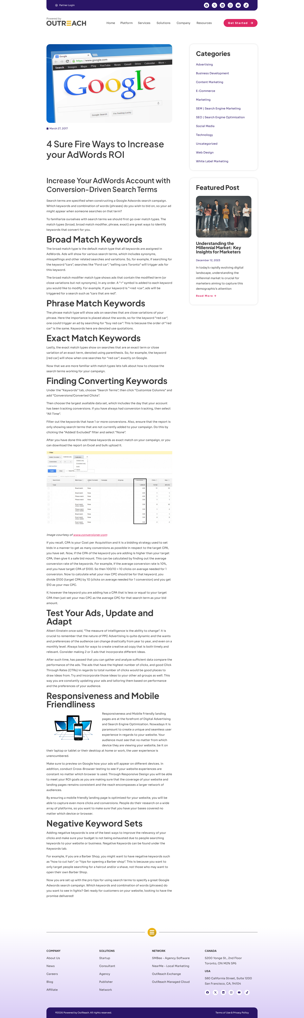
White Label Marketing (212, 161)
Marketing (203, 100)
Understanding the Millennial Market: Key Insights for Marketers (218, 247)
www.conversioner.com (90, 535)
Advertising (204, 64)
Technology (204, 135)
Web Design (205, 152)
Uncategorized (206, 144)
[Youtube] (238, 5)
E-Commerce (205, 91)
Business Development (212, 73)
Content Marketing (209, 82)
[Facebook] (206, 5)
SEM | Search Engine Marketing (218, 108)
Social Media (205, 126)
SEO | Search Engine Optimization (220, 117)
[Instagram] (230, 5)
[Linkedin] (222, 5)
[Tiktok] (246, 5)
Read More (205, 295)
